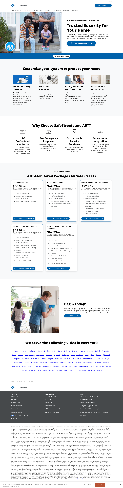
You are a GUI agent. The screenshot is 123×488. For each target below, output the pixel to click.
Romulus (78, 362)
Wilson (66, 370)
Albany (16, 351)
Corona (74, 351)
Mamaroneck (35, 359)
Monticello (58, 359)
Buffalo (54, 351)
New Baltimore (87, 359)
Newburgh (105, 359)
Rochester (63, 362)
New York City (81, 370)
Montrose (67, 359)
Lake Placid (25, 359)
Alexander (23, 351)
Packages (14, 399)
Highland (57, 355)
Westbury (52, 370)
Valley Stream (83, 366)
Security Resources (51, 396)
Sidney (24, 366)
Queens (99, 370)
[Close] (120, 485)
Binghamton (32, 351)
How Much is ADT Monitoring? (89, 409)
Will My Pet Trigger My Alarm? (89, 406)
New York (97, 359)
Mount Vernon (76, 359)
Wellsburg (32, 370)
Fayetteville (105, 351)
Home (12, 382)
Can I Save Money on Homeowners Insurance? (94, 412)
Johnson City (107, 355)
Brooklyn (47, 351)
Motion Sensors (50, 406)
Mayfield (43, 359)
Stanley (38, 366)
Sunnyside (56, 366)
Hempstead (40, 355)
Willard (59, 370)
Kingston (17, 359)
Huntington (65, 355)
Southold (31, 366)
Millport (50, 359)
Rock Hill (71, 362)
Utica (75, 366)
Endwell (97, 351)
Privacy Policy (15, 418)
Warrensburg (100, 366)
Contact (79, 478)
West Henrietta (42, 370)
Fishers (14, 355)
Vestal (92, 366)
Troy (70, 366)
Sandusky (106, 362)
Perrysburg (34, 362)
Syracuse (64, 366)
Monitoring (48, 402)
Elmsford (90, 351)
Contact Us (14, 409)
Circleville (67, 351)
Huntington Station (77, 355)
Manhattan (91, 370)
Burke (60, 351)
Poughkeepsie (53, 362)
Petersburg (43, 362)
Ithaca (92, 355)
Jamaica (98, 355)
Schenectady (16, 366)
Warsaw (108, 366)
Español (110, 1)
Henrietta (49, 355)
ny (24, 382)
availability (19, 382)
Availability (14, 396)
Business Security (16, 406)
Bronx (40, 351)
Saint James (97, 362)
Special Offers (15, 402)
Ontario (26, 362)
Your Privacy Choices (21, 415)
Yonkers (72, 370)
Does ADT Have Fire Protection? (90, 396)
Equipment (48, 399)
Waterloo (24, 370)
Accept (100, 484)
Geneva (20, 355)
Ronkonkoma (87, 362)
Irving (87, 355)
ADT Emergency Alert (52, 412)
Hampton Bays (29, 355)
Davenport (82, 351)
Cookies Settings (88, 484)
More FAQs (83, 415)
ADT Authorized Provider (53, 409)
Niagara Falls (18, 362)
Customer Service (16, 412)
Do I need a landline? (86, 399)
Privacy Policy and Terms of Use (89, 478)
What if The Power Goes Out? (89, 402)
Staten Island (47, 366)
